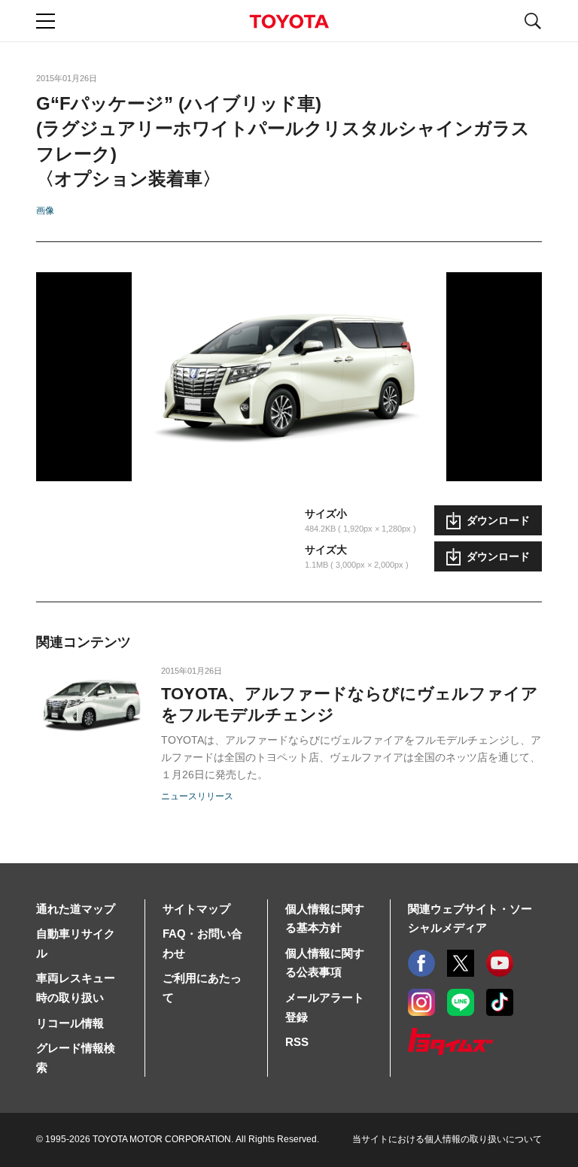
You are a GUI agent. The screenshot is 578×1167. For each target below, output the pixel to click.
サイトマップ (196, 908)
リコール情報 (70, 1023)
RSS (297, 1041)
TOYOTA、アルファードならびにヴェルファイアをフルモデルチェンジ (349, 704)
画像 (45, 210)
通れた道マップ (75, 908)
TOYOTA (289, 21)
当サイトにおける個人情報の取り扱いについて (447, 1139)
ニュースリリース (197, 796)
